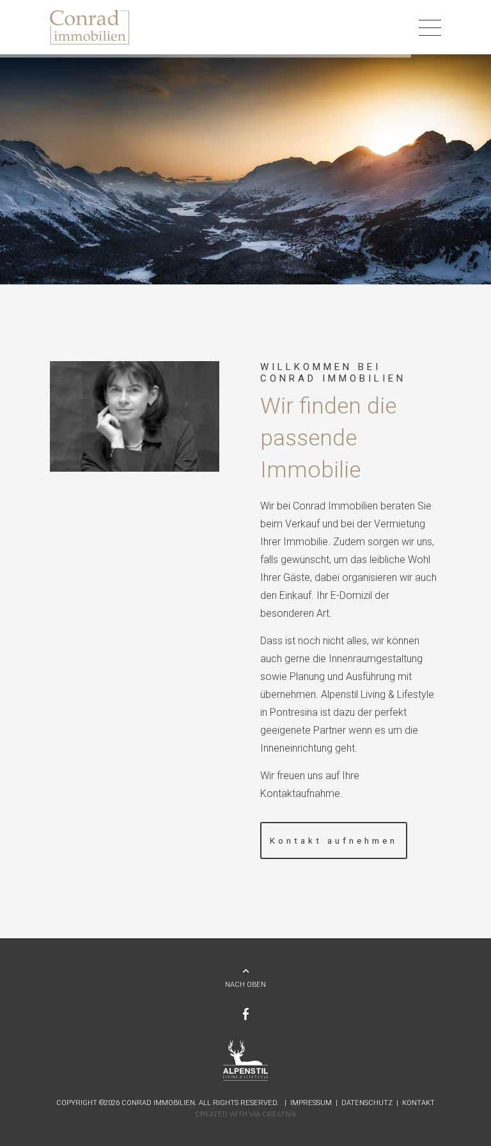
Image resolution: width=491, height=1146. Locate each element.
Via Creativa (272, 1114)
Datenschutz (367, 1103)
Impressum (311, 1103)
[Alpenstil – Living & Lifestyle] (246, 1078)
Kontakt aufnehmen (334, 840)
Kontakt (418, 1103)
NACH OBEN (245, 984)
